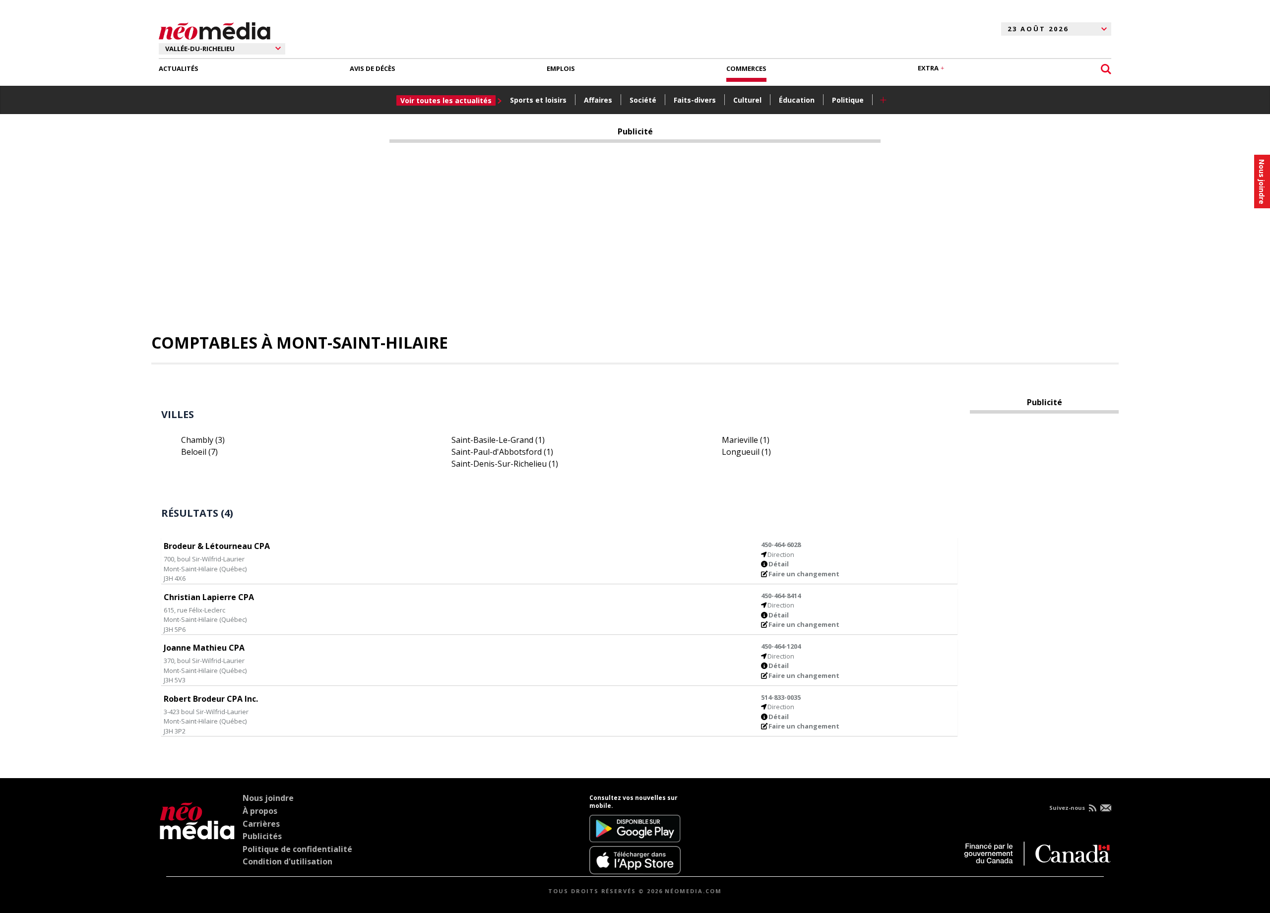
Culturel (747, 100)
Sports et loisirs (538, 100)
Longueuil (746, 451)
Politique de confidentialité (297, 849)
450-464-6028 (781, 544)
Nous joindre (268, 797)
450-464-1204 (781, 646)
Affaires (598, 100)
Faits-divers (695, 100)
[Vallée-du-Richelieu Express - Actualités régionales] (214, 29)
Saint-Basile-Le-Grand (498, 439)
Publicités (262, 836)
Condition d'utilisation (287, 861)
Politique (848, 100)
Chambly (203, 439)
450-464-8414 (781, 595)
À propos (260, 810)
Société (643, 100)
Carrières (261, 823)
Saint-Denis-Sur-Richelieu (504, 463)
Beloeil (199, 451)
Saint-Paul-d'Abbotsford (502, 451)
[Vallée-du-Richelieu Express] (197, 834)
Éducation (797, 100)
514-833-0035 (781, 697)
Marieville (745, 439)
